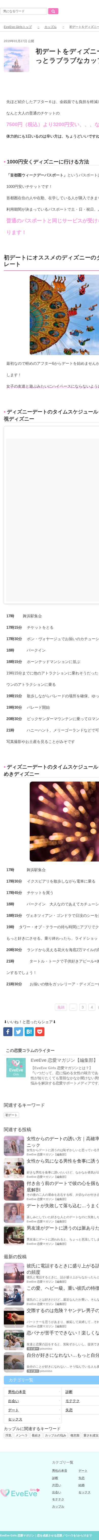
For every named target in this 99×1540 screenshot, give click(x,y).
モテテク (58, 1499)
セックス (15, 1419)
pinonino (46, 1348)
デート (13, 1410)
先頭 (60, 1007)
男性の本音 (17, 1392)
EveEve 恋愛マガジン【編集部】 (64, 1060)
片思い (56, 1485)
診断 (55, 1478)
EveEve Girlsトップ (18, 27)
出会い (13, 1401)
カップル (50, 27)
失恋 (81, 1478)
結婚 (81, 1485)
